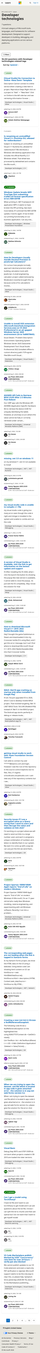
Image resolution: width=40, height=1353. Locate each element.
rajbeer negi (12, 1122)
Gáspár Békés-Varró (15, 664)
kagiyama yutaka (14, 803)
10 (29, 1320)
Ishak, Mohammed (15, 600)
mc (9, 1231)
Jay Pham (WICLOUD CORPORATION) (15, 378)
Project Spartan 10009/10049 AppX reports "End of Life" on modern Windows (18, 886)
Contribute (5, 1341)
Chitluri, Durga (13, 369)
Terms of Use (28, 1344)
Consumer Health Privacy (11, 1344)
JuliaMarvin (12, 307)
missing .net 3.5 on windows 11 (18, 458)
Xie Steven (12, 434)
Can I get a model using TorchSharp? (15, 1198)
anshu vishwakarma (15, 1004)
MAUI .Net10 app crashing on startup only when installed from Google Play (20, 692)
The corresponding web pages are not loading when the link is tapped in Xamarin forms (19, 955)
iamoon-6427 (13, 112)
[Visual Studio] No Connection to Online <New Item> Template (19, 79)
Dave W (11, 1171)
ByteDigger (12, 729)
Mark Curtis (12, 1058)
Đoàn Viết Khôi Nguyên (16, 927)
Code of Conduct (8, 1347)
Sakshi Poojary (13, 996)
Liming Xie (12, 1296)
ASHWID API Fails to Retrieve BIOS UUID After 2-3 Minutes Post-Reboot (17, 397)
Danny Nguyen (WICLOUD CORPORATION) (17, 487)
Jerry (10, 860)
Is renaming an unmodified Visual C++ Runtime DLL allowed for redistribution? (19, 138)
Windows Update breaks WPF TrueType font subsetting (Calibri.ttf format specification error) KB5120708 (18, 195)
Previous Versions (20, 1338)
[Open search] (30, 3)
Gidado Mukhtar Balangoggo (19, 120)
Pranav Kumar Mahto (16, 536)
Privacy (14, 1341)
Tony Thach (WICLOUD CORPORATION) (16, 1067)
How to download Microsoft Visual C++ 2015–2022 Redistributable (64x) (17, 628)
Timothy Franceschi (15, 737)
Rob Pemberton (14, 795)
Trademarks (22, 1347)
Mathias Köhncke (14, 241)
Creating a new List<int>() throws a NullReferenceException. (20, 1021)
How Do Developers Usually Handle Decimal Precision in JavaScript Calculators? (17, 259)
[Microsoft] (20, 2)
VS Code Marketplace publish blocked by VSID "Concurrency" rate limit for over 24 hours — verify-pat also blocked (19, 1258)
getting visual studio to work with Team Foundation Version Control (18, 755)
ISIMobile (11, 233)
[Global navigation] (2, 3)
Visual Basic (9, 1148)
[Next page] (34, 1320)
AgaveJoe (11, 868)
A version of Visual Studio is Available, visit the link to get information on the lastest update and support (18, 565)
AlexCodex (12, 299)
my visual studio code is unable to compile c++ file (19, 506)
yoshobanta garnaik (15, 478)
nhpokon (11, 176)
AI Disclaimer (6, 1338)
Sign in (35, 3)
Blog (30, 1338)
